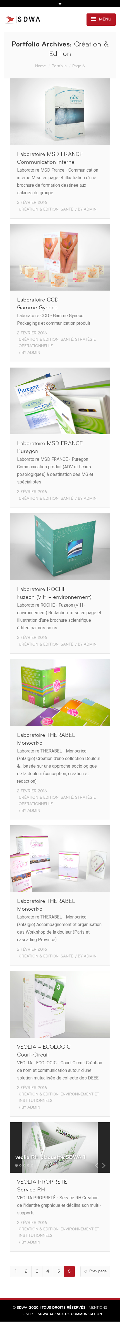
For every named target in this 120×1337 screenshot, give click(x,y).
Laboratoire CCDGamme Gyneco (38, 304)
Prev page (98, 1271)
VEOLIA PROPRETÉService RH (42, 1186)
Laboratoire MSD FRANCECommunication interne (50, 158)
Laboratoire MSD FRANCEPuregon (50, 447)
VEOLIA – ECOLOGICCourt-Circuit (44, 1051)
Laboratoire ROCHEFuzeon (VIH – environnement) (54, 593)
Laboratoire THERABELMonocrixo (46, 739)
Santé (67, 209)
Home (40, 66)
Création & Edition (39, 209)
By (87, 209)
